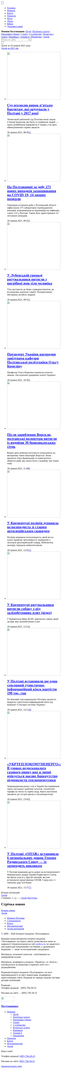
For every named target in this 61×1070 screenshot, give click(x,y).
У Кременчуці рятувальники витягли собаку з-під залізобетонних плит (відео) (30, 609)
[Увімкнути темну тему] (2, 2)
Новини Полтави (16, 918)
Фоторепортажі (15, 926)
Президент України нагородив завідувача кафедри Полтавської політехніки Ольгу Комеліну (33, 360)
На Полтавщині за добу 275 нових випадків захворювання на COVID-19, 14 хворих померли (31, 193)
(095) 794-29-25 (27, 1056)
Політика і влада (40, 31)
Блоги (10, 13)
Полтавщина (9, 1006)
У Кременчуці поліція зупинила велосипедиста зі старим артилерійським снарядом (32, 527)
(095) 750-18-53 (27, 1061)
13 (30, 550)
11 (30, 132)
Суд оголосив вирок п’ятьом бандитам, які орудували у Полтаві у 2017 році (30, 109)
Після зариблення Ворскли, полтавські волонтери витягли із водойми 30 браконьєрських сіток (32, 440)
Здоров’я (24, 36)
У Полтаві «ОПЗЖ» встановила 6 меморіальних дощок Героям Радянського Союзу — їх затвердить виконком (33, 860)
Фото (9, 18)
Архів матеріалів (15, 928)
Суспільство (35, 34)
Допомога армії (15, 26)
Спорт (24, 34)
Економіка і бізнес (10, 34)
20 (30, 709)
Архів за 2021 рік (10, 48)
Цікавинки (36, 36)
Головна (11, 8)
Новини (11, 10)
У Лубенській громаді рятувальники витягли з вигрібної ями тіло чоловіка (29, 279)
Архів (46, 36)
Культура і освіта (21, 1027)
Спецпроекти (14, 920)
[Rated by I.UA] (7, 1000)
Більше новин (8, 910)
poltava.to (40, 944)
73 (30, 887)
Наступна (32, 898)
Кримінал (14, 36)
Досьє (10, 21)
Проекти (11, 16)
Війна (10, 24)
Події (28, 31)
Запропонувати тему (11, 1066)
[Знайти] (30, 39)
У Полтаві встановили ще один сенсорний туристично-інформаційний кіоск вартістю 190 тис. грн (32, 687)
